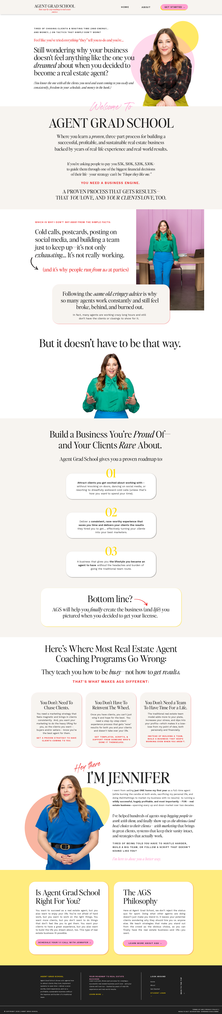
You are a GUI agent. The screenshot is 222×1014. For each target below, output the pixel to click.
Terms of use (198, 1009)
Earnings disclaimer (210, 1011)
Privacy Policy (211, 1009)
